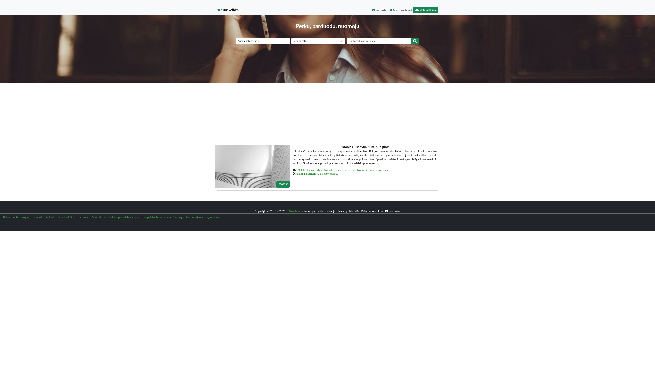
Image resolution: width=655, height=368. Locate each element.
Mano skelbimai (402, 10)
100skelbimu (230, 10)
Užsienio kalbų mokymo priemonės (22, 217)
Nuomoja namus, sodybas (372, 170)
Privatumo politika (372, 211)
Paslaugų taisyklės (349, 211)
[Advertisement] (327, 109)
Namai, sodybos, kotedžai (339, 170)
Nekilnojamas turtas (310, 170)
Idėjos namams (213, 217)
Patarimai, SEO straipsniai (73, 217)
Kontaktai (381, 10)
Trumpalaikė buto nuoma (156, 217)
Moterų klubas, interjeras (188, 217)
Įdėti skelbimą (427, 10)
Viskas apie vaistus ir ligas (123, 217)
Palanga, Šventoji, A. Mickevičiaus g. (316, 173)
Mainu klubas (99, 217)
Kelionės (50, 217)
